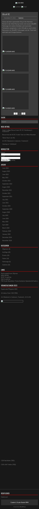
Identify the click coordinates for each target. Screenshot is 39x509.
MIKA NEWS (5, 275)
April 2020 (5, 225)
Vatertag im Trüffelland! (9, 144)
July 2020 (5, 215)
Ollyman (15, 273)
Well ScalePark (5, 279)
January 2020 (6, 234)
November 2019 (7, 240)
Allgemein (5, 249)
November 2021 (7, 190)
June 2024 (5, 168)
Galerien (21, 18)
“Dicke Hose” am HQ (8, 138)
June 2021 (5, 203)
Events (4, 255)
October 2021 (6, 193)
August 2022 (6, 187)
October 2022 (6, 181)
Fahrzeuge (5, 261)
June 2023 (5, 174)
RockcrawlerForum (6, 273)
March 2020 (5, 228)
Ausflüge (5, 252)
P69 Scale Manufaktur (7, 281)
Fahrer (4, 258)
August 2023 (6, 171)
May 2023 (5, 177)
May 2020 (5, 221)
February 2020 (6, 231)
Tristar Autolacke (20, 281)
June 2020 (5, 218)
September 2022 (7, 184)
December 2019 (7, 237)
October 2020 (6, 206)
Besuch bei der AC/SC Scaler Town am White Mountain (19, 134)
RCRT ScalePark (6, 277)
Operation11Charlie (31, 281)
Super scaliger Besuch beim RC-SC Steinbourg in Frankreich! (17, 130)
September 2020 (7, 209)
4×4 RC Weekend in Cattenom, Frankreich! (15, 141)
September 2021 (7, 196)
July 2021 (5, 199)
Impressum (4, 497)
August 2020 (6, 212)
